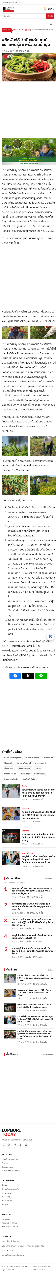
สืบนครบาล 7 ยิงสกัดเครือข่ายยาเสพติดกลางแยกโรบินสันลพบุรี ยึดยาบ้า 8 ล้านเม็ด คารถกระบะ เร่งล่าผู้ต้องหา (32, 890)
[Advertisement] (28, 109)
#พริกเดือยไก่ (39, 774)
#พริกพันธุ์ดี (25, 774)
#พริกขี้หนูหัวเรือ (9, 774)
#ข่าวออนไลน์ (40, 763)
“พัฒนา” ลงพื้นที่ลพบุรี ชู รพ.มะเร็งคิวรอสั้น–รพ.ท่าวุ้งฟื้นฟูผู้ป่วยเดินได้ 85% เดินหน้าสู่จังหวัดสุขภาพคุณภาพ (33, 922)
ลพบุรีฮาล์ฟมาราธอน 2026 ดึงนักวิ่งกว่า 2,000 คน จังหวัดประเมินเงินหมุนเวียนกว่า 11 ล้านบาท (39, 793)
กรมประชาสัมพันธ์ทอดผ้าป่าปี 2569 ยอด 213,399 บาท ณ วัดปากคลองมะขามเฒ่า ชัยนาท (38, 815)
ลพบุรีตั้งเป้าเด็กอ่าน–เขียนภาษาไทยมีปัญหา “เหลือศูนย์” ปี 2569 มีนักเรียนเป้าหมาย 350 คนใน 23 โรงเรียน (38, 861)
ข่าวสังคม (25, 809)
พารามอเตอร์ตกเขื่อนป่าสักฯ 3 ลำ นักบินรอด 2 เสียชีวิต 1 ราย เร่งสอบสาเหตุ (38, 837)
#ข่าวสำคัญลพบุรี (24, 763)
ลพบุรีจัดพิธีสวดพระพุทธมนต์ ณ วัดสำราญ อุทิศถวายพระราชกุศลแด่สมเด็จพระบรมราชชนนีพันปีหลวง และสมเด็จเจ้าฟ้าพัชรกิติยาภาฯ (35, 1035)
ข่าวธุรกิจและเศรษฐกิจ (10, 1189)
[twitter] (15, 1145)
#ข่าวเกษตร (8, 768)
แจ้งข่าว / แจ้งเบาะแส (10, 1226)
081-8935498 (8, 1250)
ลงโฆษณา (6, 1219)
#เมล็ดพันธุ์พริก (29, 779)
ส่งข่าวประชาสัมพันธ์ (9, 1223)
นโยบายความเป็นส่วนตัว (11, 1170)
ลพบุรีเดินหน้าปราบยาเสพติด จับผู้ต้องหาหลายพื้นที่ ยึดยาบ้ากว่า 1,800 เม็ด (32, 937)
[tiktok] (20, 1145)
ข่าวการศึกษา (27, 853)
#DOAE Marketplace (12, 758)
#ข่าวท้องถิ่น (48, 758)
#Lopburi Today (32, 758)
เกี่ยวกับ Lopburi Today (11, 1159)
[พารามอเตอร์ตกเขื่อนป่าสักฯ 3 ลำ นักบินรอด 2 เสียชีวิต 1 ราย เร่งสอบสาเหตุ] (11, 836)
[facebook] (4, 1145)
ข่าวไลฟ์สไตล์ (7, 1200)
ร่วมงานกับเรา (7, 1167)
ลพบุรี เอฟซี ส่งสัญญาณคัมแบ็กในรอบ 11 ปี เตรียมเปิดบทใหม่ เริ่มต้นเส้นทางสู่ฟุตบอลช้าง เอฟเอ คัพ (32, 906)
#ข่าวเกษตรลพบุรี (24, 768)
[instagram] (9, 1145)
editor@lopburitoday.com (13, 1255)
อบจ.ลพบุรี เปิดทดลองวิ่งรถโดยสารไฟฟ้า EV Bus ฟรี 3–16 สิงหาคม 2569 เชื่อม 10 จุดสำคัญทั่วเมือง (32, 951)
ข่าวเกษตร (6, 1196)
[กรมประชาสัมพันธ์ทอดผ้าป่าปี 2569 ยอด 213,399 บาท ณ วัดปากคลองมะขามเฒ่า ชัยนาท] (11, 813)
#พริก (38, 768)
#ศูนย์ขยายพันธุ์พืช (10, 779)
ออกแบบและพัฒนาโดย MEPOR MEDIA (41, 1268)
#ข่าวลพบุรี (7, 763)
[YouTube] (26, 1145)
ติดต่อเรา (5, 1163)
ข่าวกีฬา (25, 786)
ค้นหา (50, 16)
